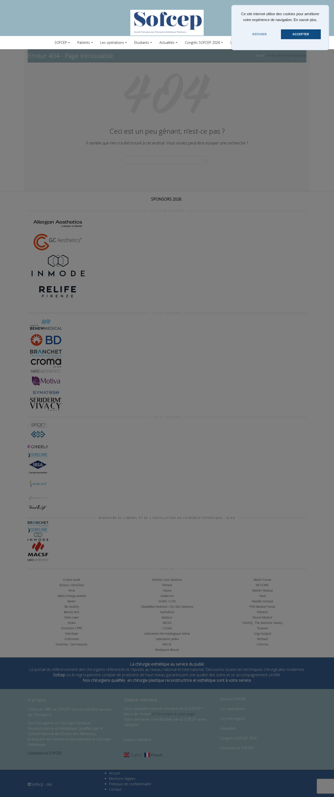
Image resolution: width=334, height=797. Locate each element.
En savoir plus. (305, 20)
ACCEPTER (300, 34)
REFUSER (259, 34)
